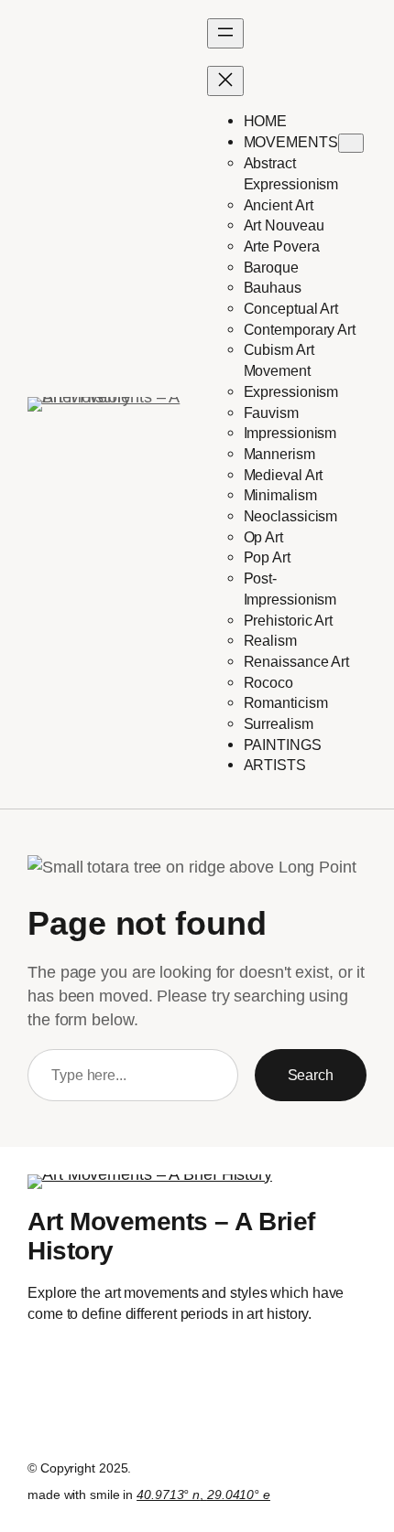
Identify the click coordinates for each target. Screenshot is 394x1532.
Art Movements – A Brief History (171, 1235)
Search (311, 1074)
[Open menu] (225, 33)
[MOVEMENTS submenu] (351, 143)
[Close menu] (225, 81)
